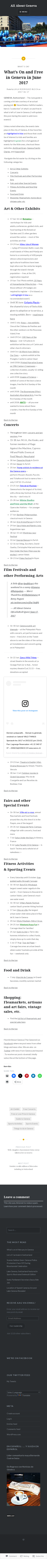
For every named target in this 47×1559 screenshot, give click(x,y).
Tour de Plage (28, 942)
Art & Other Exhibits (19, 168)
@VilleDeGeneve (30, 594)
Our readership (16, 1326)
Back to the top (11, 420)
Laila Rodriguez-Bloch (26, 89)
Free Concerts (29, 1109)
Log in (9, 1419)
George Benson (23, 540)
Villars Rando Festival (29, 902)
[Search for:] (23, 1230)
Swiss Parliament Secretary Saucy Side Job (23, 1281)
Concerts (14, 172)
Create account (13, 1413)
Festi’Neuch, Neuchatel (22, 456)
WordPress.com (14, 1434)
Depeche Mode (24, 460)
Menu (24, 12)
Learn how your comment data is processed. (23, 1206)
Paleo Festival (25, 558)
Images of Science (28, 377)
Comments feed (13, 1429)
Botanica (27, 219)
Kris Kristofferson (25, 522)
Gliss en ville (22, 910)
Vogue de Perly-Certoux (30, 826)
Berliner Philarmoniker (27, 514)
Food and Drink (17, 194)
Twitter (7, 1050)
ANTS (23, 402)
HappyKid (19, 151)
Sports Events (32, 1124)
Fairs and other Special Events (23, 183)
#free (20, 583)
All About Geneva (23, 6)
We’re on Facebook (20, 1358)
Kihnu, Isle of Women (29, 244)
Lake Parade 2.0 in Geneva (26, 845)
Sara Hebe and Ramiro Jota (29, 525)
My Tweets (11, 1381)
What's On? (24, 67)
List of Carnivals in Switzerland (19, 1255)
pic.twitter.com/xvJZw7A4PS (25, 602)
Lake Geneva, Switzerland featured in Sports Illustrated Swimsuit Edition (22, 1273)
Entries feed (12, 1424)
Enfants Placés (31, 302)
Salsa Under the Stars (24, 837)
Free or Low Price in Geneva (23, 1114)
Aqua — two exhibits (30, 322)
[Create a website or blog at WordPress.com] (23, 1540)
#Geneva (35, 587)
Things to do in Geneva (23, 1128)
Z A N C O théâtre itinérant (31, 753)
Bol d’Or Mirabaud (28, 884)
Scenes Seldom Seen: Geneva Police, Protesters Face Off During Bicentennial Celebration (22, 1263)
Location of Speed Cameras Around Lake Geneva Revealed (22, 1289)
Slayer (19, 464)
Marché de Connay (24, 977)
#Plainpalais (17, 591)
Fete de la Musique (28, 485)
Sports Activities (15, 1124)
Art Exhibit (15, 1109)
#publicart (28, 583)
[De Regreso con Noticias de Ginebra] (23, 1505)
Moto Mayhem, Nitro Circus (30, 921)
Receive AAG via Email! (21, 1303)
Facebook (8, 1043)
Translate (26, 1395)
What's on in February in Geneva (20, 1250)
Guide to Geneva (23, 1119)
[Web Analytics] (11, 1516)
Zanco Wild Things (28, 657)
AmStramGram (19, 148)
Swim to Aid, (22, 932)
